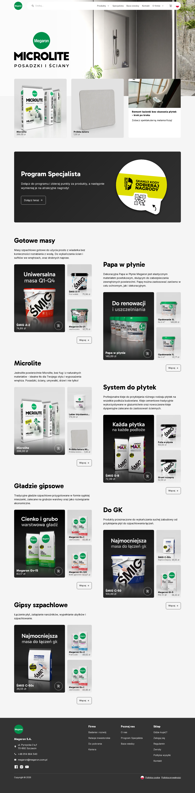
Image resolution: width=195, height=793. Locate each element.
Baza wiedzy (132, 6)
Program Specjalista (132, 738)
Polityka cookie (152, 777)
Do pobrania (95, 743)
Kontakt (146, 6)
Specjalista (118, 6)
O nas (124, 732)
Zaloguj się (159, 738)
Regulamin (159, 743)
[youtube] (27, 767)
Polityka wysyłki (162, 755)
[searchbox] (59, 5)
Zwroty (157, 749)
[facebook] (16, 767)
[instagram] (22, 767)
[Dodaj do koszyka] (58, 326)
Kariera (92, 749)
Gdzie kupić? (160, 732)
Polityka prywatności (171, 777)
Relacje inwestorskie (99, 738)
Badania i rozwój (97, 732)
